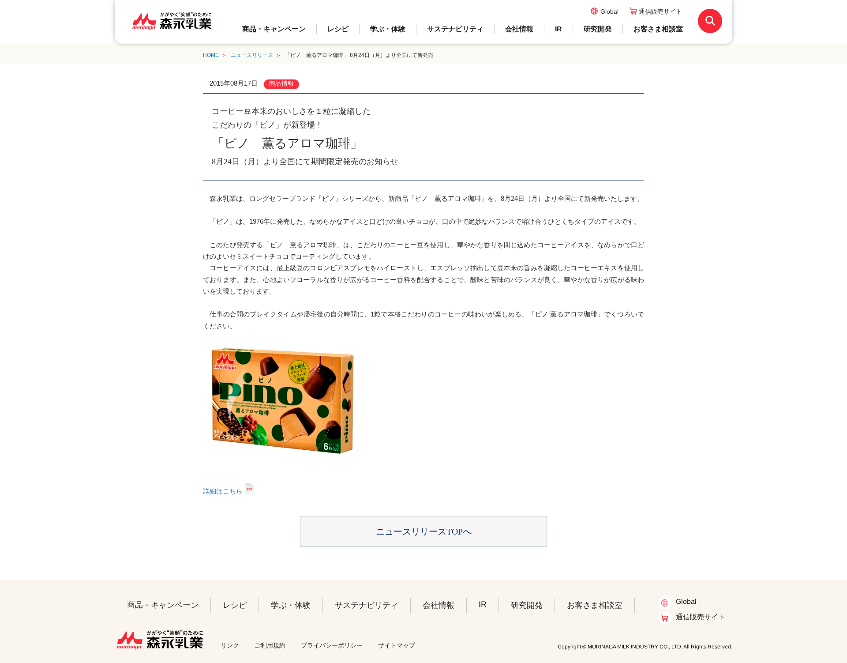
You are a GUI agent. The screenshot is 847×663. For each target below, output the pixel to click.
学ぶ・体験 (387, 29)
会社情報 (519, 29)
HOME (211, 55)
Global (609, 11)
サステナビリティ (455, 29)
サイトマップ (396, 645)
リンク (230, 645)
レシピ (338, 29)
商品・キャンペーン (274, 29)
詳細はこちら (223, 491)
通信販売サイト (660, 11)
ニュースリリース (252, 55)
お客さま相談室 (658, 29)
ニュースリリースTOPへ (424, 531)
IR (558, 29)
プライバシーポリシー (332, 645)
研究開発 (598, 29)
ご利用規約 (270, 645)
